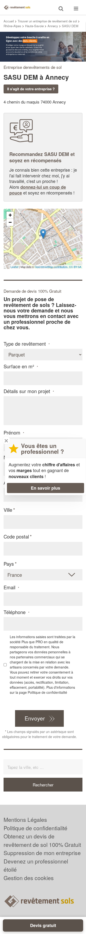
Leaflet (14, 267)
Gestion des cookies (29, 878)
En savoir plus (45, 488)
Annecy (53, 26)
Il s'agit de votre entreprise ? (31, 88)
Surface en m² (21, 366)
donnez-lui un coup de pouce (37, 190)
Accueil (9, 21)
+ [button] (10, 215)
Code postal (16, 536)
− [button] (10, 222)
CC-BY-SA (75, 267)
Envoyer (35, 718)
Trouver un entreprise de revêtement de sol (47, 21)
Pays (9, 563)
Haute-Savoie (34, 26)
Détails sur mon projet (29, 391)
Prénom (14, 432)
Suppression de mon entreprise (42, 853)
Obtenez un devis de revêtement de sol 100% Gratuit (42, 840)
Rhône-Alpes (12, 26)
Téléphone (16, 612)
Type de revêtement (27, 344)
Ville (8, 509)
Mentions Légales (25, 820)
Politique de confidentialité (47, 692)
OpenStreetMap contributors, (52, 267)
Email (11, 587)
